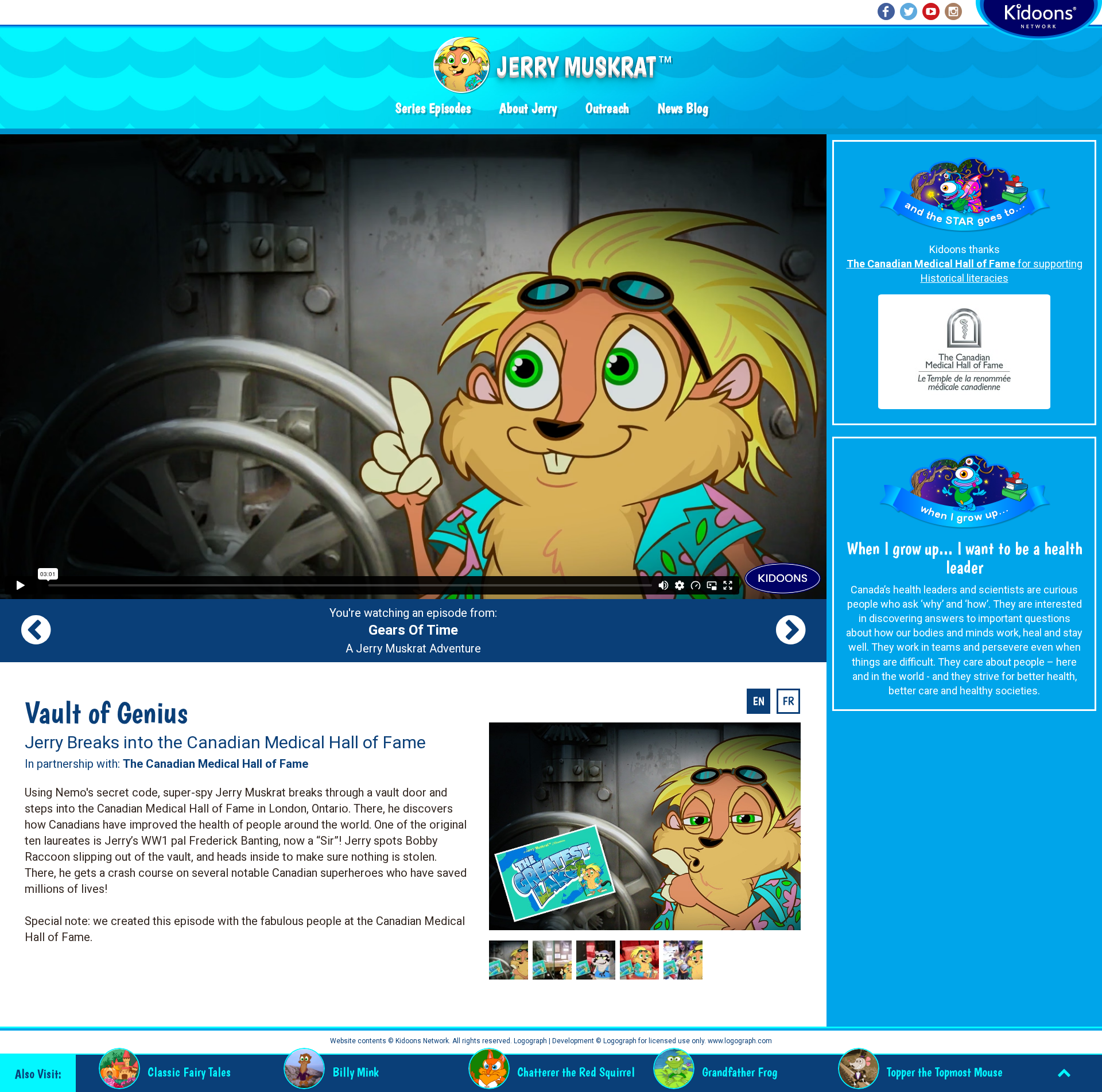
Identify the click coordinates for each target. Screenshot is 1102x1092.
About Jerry (528, 108)
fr (788, 701)
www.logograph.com (739, 1041)
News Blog (683, 108)
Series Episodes (433, 108)
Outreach (607, 108)
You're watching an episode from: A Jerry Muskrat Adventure (413, 630)
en (758, 701)
